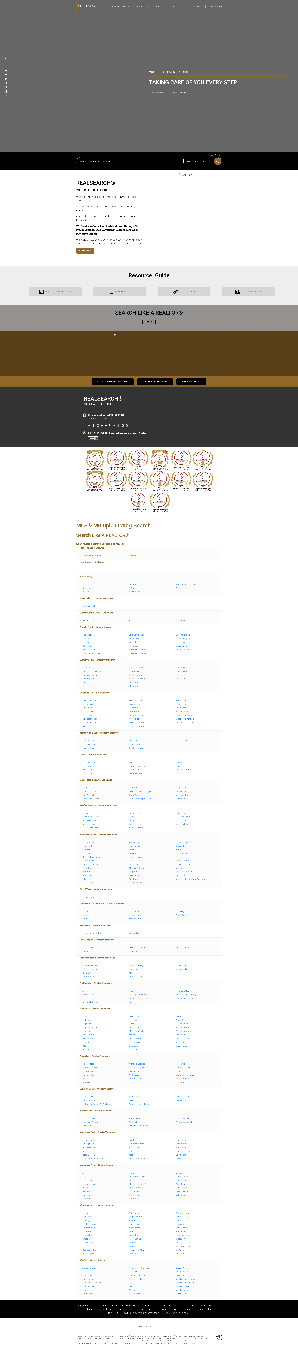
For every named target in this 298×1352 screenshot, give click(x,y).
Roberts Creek (182, 1096)
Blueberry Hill (88, 1286)
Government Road (91, 653)
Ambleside (87, 1216)
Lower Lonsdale (136, 857)
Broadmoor (87, 1031)
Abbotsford (87, 584)
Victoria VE (181, 1158)
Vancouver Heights (185, 642)
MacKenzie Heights (137, 1176)
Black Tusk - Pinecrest (92, 1282)
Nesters (132, 1282)
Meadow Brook (136, 715)
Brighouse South (89, 1027)
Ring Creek (181, 1064)
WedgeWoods (182, 1271)
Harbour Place (135, 704)
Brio (84, 1290)
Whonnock (181, 798)
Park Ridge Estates (137, 726)
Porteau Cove (182, 1216)
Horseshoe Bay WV (137, 1235)
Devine (85, 919)
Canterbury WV (89, 1227)
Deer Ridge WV (89, 1253)
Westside (180, 1275)
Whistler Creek (182, 1286)
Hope (84, 570)
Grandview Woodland (92, 1158)
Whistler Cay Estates (185, 1279)
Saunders (133, 1046)
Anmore (86, 991)
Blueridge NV (88, 842)
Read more (85, 251)
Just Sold (155, 6)
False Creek (87, 1195)
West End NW (182, 824)
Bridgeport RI (88, 1020)
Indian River (134, 853)
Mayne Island (135, 740)
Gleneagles (134, 1227)
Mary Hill (132, 973)
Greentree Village (137, 678)
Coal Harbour (88, 1180)
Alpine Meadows (90, 1268)
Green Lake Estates (138, 1279)
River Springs (182, 704)
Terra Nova (181, 1034)
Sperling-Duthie (183, 635)
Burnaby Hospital (90, 675)
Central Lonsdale (90, 864)
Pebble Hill (134, 1122)
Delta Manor (88, 766)
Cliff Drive (86, 1125)
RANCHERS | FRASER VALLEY (155, 381)
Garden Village (136, 675)
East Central (88, 795)
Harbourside (134, 846)
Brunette (86, 813)
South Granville (183, 1180)
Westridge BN (182, 646)
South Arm (180, 1020)
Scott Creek (181, 707)
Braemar (86, 849)
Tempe (179, 857)
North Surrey (134, 591)
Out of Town (88, 897)
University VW (182, 1187)
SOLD (220, 155)
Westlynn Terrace (184, 871)
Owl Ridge (180, 911)
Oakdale (133, 642)
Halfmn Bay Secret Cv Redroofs (96, 1104)
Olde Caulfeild (135, 1246)
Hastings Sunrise (136, 1143)
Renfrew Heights (183, 1140)
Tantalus (180, 1071)
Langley (85, 591)
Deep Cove (87, 868)
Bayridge (86, 1220)
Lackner (132, 1023)
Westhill (179, 1242)
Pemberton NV (135, 882)
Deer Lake (86, 686)
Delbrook (86, 871)
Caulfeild (86, 1231)
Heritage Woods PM (138, 998)
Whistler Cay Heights (185, 1282)
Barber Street (88, 994)
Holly (131, 762)
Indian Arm (134, 849)
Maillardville (134, 711)
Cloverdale (87, 588)
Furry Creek (134, 1224)
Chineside (87, 715)
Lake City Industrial (137, 635)
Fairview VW (87, 1191)
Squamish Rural (183, 1067)
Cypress (86, 1246)
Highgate (133, 682)
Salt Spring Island (137, 748)
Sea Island (134, 1049)
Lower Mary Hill (135, 969)
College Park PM (89, 1002)
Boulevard (87, 846)
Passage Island (183, 1213)
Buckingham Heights (91, 671)
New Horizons (135, 719)
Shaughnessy (182, 1173)
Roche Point (181, 849)
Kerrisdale (86, 1198)
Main (131, 1155)
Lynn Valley (134, 860)
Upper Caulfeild (183, 1235)
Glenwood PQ (88, 976)
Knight (132, 1151)
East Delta (87, 769)
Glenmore (133, 1231)
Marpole (133, 1180)
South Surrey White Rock (187, 584)
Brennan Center (89, 1067)
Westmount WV (183, 1246)
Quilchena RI (135, 1038)
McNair (132, 1034)
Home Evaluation (252, 292)
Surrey (179, 588)
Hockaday (133, 707)
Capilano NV (88, 860)
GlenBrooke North (90, 828)
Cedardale (87, 1235)
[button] (6, 58)
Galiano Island (89, 744)
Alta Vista (86, 1271)
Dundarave (134, 1213)
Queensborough (137, 828)
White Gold (181, 1293)
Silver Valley (134, 795)
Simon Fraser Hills (137, 649)
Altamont (86, 1213)
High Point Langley (191, 381)
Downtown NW (89, 820)
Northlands (134, 875)
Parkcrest (133, 646)
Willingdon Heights (184, 649)
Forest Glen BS (135, 671)
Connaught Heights (91, 816)
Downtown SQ (88, 1082)
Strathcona (181, 1155)
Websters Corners (184, 791)
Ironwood (133, 1020)
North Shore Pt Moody (186, 994)
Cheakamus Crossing (139, 1268)
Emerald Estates (136, 1271)
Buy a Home (158, 92)
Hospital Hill (134, 1071)
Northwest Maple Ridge (140, 791)
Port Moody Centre (185, 998)
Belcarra (86, 998)
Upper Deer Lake (183, 678)
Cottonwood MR (90, 791)
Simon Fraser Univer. (138, 653)
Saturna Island (182, 740)
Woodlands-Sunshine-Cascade (190, 879)
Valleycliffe (181, 1082)
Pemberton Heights (138, 879)
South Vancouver (184, 1151)
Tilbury (178, 766)
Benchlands (87, 1279)
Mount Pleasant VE (137, 1158)
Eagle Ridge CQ (89, 726)
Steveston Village (184, 1031)
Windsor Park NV (183, 875)
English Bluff (134, 1118)
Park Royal (133, 1253)
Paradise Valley (136, 1078)
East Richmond (89, 1038)
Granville (86, 1049)
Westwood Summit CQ (186, 722)
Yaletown (180, 1195)
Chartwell (86, 1239)
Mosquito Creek (136, 868)
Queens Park (135, 824)
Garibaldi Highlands (138, 1067)
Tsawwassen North (184, 1122)
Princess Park (182, 842)
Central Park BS (89, 682)
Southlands (181, 1184)
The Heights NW (183, 816)
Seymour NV (181, 853)
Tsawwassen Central (138, 1125)
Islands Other (88, 748)
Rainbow (133, 1290)
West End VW (182, 1191)
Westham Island (183, 769)
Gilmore (86, 1046)
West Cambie (182, 1038)
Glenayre (133, 991)
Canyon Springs (89, 704)
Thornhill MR (181, 787)
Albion (85, 787)
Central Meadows (90, 947)
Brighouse (86, 1023)
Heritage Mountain (137, 994)
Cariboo (86, 642)
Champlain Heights (91, 1140)
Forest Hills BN (88, 649)
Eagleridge (134, 1220)
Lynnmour (133, 864)
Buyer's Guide (123, 292)
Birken (85, 911)
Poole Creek (181, 915)
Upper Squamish (183, 1078)
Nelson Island (135, 1100)
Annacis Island (89, 762)
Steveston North (183, 1023)
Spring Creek (135, 1293)
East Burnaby (88, 620)
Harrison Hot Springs (91, 555)
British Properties (89, 1224)
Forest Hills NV (88, 882)
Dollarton (86, 875)
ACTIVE (211, 155)
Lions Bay (133, 1242)
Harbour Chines (136, 700)
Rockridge (180, 1224)
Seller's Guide (187, 292)
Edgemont (87, 879)
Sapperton (181, 813)
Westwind (180, 1042)
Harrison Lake (135, 555)
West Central (182, 795)
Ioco (131, 1002)
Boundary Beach (90, 1122)
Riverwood (181, 965)
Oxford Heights (136, 976)
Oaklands (180, 667)
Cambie (86, 1176)
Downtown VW (89, 1184)
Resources (170, 6)
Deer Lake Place (136, 667)
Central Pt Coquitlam (92, 969)
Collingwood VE (89, 1143)
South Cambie (182, 1176)
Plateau (132, 1082)
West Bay (180, 1239)
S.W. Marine (134, 1198)
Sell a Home (179, 92)
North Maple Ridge (90, 798)
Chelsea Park (88, 1242)
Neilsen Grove (135, 773)
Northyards (134, 1075)
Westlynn (180, 868)
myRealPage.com (153, 1326)
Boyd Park (86, 1016)
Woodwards (181, 1046)
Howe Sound (135, 1239)
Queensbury (181, 846)
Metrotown (134, 686)
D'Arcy (85, 915)
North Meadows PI (137, 947)
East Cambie (88, 1034)
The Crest (180, 620)
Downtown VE (88, 1147)
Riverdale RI (134, 1042)
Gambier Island (89, 1096)
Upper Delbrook (183, 860)
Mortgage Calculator (58, 292)
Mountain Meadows (185, 991)
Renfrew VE (181, 1143)
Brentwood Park (89, 635)
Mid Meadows (88, 951)
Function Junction (137, 1275)
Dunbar (85, 1187)
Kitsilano (133, 1173)
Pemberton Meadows (92, 933)
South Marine (182, 1147)
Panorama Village (137, 1250)
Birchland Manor (89, 965)
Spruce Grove (182, 1268)
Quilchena (134, 1195)
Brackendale (88, 1064)
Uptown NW (181, 820)
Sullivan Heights (183, 638)
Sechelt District (183, 1100)
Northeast (133, 787)
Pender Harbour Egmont (140, 1104)
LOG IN (149, 322)
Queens (179, 1220)
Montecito (134, 638)
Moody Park (134, 813)
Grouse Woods (136, 842)
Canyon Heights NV (91, 857)
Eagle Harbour (135, 1216)
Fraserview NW (89, 824)
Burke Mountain (89, 700)
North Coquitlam (136, 722)
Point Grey (134, 1191)
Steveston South (183, 1027)
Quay (131, 820)
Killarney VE (134, 1147)
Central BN (87, 646)
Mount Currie (135, 919)
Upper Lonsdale (183, 864)
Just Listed (141, 6)
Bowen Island (88, 606)
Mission (132, 584)
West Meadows (183, 947)
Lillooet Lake (134, 915)
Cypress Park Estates (92, 1250)
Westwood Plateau (185, 719)
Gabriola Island (89, 740)
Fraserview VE (88, 1155)
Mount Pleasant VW (138, 1184)
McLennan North (136, 1031)
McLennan (134, 1027)
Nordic (132, 1286)
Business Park (88, 1075)
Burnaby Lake (88, 678)
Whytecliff (180, 1253)
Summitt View (182, 711)
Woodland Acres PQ (185, 969)
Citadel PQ (87, 973)
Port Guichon (182, 762)
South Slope (181, 671)
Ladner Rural (135, 769)
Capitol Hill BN (88, 638)
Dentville (86, 1078)
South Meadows (136, 951)
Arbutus (85, 1173)
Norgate (133, 871)
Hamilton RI (134, 1016)
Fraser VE (86, 1151)
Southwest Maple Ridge (140, 798)
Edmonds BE (134, 620)
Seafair (179, 1016)
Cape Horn (87, 707)
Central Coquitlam (91, 711)
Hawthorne (87, 773)
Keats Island (134, 1096)
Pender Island (135, 744)
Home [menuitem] (114, 6)
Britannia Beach (89, 1071)
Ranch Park (181, 700)
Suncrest (180, 675)
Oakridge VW (135, 1187)
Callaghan (87, 1293)
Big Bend (86, 667)
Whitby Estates (183, 1250)
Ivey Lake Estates (137, 911)
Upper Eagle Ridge (184, 715)
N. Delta (132, 588)
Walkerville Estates (137, 933)
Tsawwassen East (184, 1118)
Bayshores (87, 1275)
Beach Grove (88, 1118)
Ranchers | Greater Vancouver (112, 381)
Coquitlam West (89, 722)
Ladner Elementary (137, 766)
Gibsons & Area (89, 1100)
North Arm (133, 816)
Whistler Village (183, 1290)
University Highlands (185, 1075)
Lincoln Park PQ (136, 965)
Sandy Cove (181, 1227)
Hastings (133, 1140)
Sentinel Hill (181, 1231)
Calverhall (87, 853)
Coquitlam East (89, 719)
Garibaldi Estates (137, 1064)
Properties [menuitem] (127, 6)
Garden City (88, 1042)
